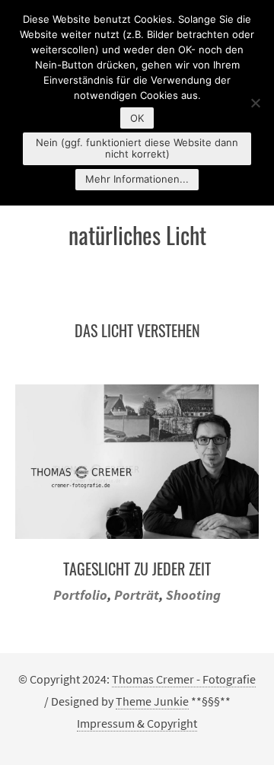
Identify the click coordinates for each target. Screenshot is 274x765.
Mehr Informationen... (137, 179)
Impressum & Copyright (137, 723)
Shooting (193, 595)
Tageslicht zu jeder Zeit (137, 568)
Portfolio (80, 595)
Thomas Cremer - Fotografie (184, 679)
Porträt (136, 595)
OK (137, 118)
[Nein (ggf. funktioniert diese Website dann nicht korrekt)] (255, 102)
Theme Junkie (152, 701)
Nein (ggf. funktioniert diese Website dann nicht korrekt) (137, 148)
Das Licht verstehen (137, 330)
